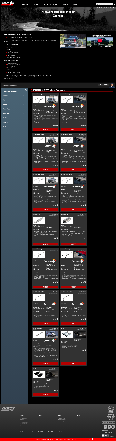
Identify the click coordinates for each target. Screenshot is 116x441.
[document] (58, 439)
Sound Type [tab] (6, 113)
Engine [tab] (5, 104)
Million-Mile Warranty (8, 78)
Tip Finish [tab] (5, 127)
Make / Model (25, 4)
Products (36, 4)
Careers (75, 4)
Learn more (72, 439)
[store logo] (10, 3)
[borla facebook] (105, 426)
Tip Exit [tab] (5, 118)
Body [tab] (4, 100)
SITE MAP (60, 431)
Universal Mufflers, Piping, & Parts (25, 418)
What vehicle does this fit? (53, 95)
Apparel (21, 425)
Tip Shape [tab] (5, 122)
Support (55, 4)
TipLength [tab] (5, 95)
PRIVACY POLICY (40, 431)
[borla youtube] (113, 426)
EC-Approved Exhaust (23, 423)
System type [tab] (6, 109)
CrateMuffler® (22, 419)
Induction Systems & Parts (24, 422)
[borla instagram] (109, 426)
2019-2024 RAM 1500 (106, 8)
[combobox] (104, 4)
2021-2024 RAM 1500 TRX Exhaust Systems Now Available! (19, 37)
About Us (46, 4)
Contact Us (65, 4)
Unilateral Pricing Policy (62, 419)
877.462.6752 (107, 432)
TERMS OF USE (50, 431)
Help (103, 85)
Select (45, 129)
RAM (98, 8)
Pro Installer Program (61, 418)
